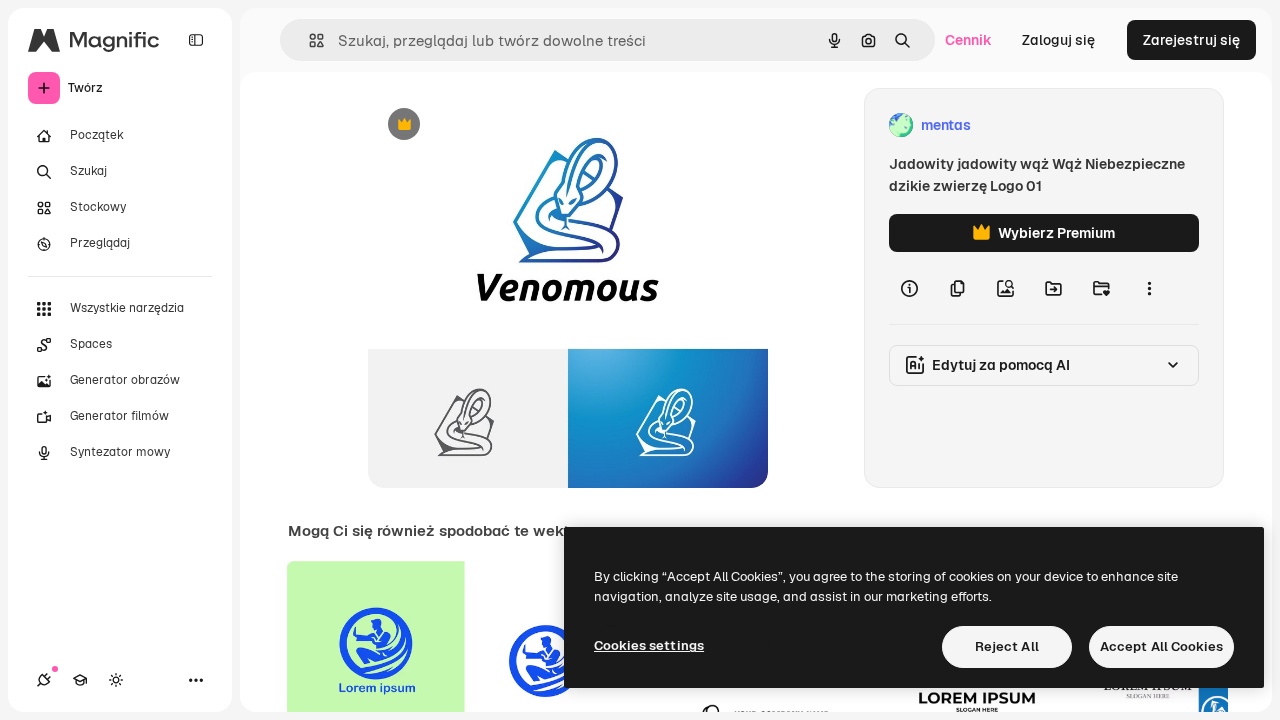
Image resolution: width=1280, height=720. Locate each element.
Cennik (968, 40)
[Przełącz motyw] (116, 680)
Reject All (1007, 646)
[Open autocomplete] (308, 40)
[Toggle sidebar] (196, 40)
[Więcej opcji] (1149, 288)
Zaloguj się (1058, 40)
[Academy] (80, 680)
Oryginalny (506, 125)
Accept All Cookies (1161, 646)
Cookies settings (649, 645)
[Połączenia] (44, 680)
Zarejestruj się (1191, 40)
